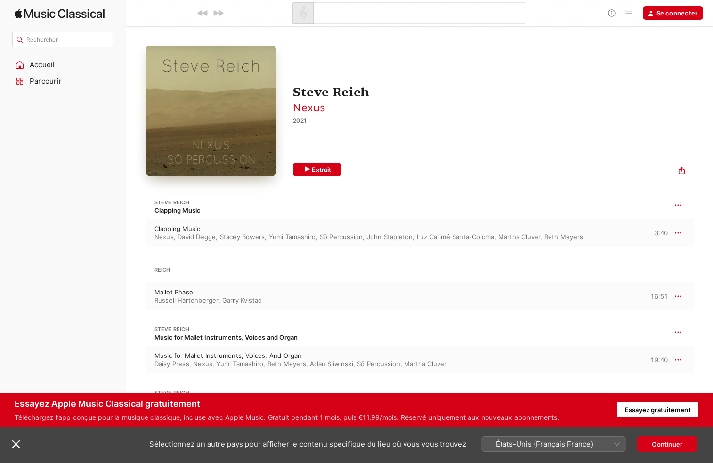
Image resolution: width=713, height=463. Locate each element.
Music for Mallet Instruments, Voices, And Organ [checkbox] (228, 355)
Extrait (321, 169)
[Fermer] (16, 444)
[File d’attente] (628, 13)
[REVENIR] (203, 13)
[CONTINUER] (218, 13)
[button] (63, 65)
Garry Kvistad (242, 300)
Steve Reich (171, 202)
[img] (60, 13)
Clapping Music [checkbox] (177, 228)
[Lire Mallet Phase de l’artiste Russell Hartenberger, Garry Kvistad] (136, 296)
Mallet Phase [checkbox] (173, 292)
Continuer (667, 444)
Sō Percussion (341, 237)
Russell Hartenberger (186, 300)
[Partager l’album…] (682, 171)
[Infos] (611, 13)
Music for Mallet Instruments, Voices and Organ (226, 337)
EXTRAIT (657, 232)
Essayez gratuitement (658, 410)
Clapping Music (177, 210)
